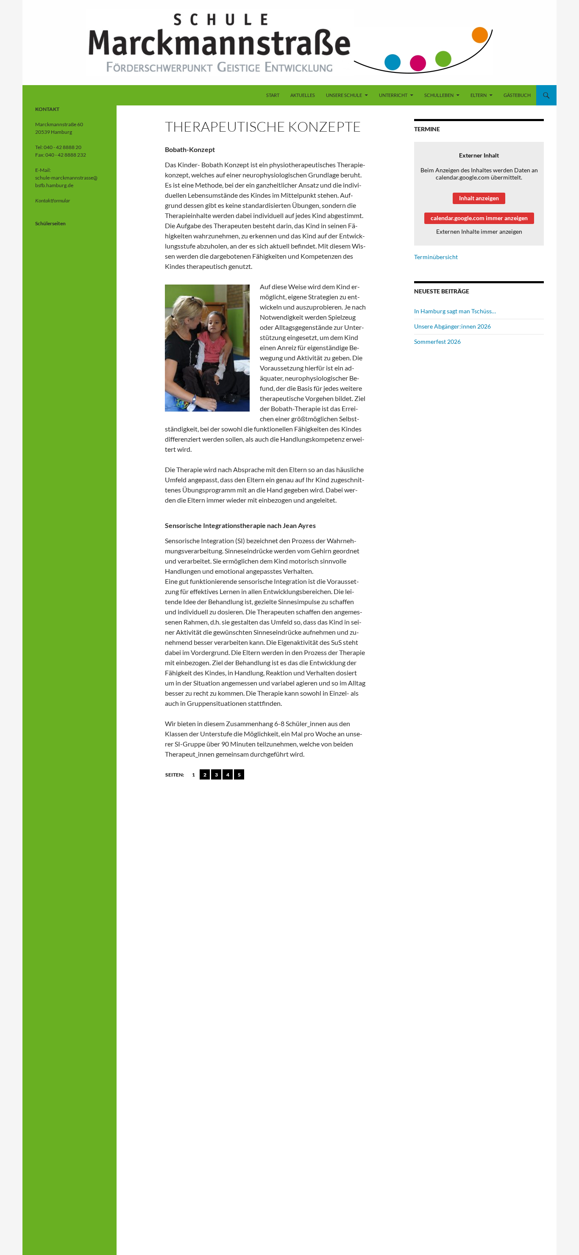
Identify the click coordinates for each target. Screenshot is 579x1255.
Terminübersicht (436, 256)
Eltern (478, 95)
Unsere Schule (344, 95)
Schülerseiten (50, 223)
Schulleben (439, 95)
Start (272, 95)
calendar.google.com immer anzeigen (479, 217)
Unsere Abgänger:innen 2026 (452, 326)
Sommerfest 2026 (437, 341)
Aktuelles (302, 95)
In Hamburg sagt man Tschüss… (455, 311)
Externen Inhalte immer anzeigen (479, 231)
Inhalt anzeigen (479, 198)
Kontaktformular (52, 200)
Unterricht (393, 95)
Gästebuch (517, 95)
